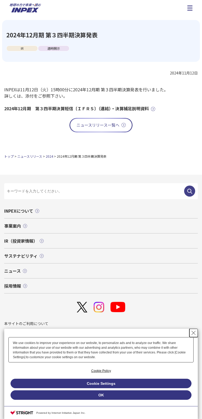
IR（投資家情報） (21, 241)
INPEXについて (18, 211)
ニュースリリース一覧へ (98, 125)
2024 (49, 156)
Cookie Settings (101, 383)
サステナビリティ (21, 256)
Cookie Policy (101, 371)
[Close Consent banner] (193, 333)
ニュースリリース (29, 156)
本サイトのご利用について (26, 323)
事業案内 (12, 226)
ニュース (12, 271)
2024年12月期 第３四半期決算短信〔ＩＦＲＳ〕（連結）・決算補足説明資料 (76, 108)
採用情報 (12, 286)
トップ (9, 156)
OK (101, 395)
